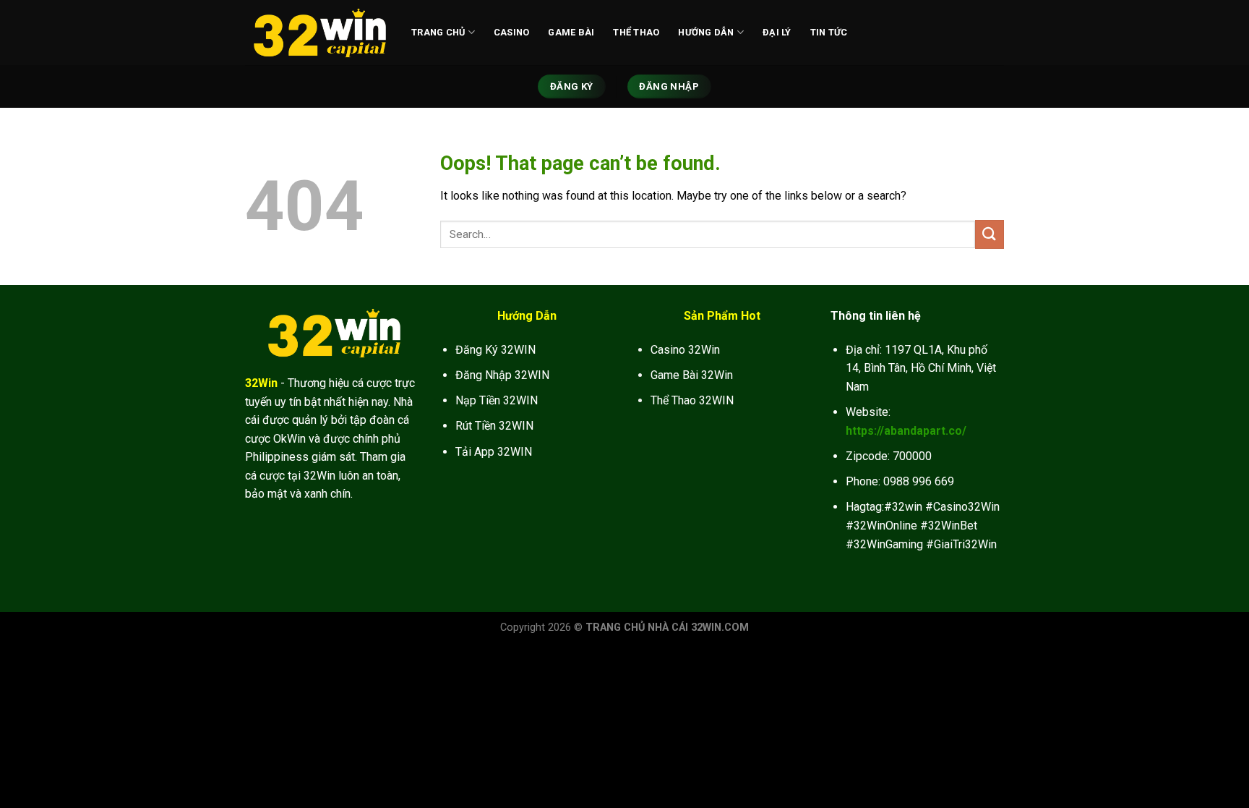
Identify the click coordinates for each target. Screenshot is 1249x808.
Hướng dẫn (706, 32)
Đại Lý (777, 32)
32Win (261, 383)
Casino (512, 32)
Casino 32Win (685, 350)
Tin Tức (829, 32)
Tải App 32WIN (493, 452)
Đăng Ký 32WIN (495, 350)
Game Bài (571, 32)
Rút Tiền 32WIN (494, 426)
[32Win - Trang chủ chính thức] (317, 33)
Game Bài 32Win (692, 375)
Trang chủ (438, 32)
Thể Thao (636, 32)
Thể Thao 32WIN (692, 400)
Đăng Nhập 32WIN (502, 375)
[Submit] (989, 234)
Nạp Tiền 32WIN (496, 400)
